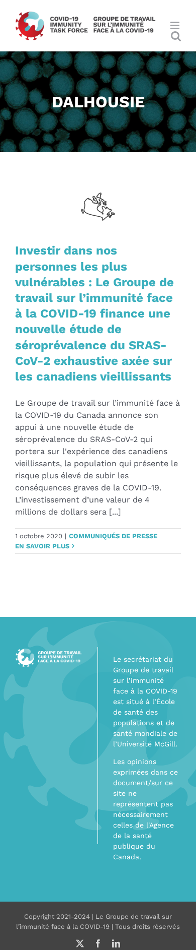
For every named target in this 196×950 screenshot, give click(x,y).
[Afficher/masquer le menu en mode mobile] (175, 25)
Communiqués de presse (113, 536)
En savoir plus (42, 546)
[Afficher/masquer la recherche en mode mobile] (176, 36)
